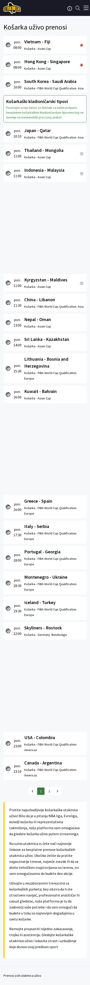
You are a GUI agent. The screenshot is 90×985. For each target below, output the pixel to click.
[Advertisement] (45, 227)
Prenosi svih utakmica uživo (22, 975)
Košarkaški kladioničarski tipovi (37, 101)
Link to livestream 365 (12, 8)
